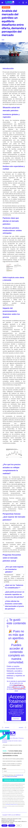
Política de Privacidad (12, 776)
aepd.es (6, 807)
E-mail (4, 768)
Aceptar (4, 825)
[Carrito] (23, 2)
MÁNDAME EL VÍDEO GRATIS (13, 780)
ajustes (11, 822)
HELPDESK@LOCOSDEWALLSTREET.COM (12, 804)
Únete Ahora (16, 718)
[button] (2, 2)
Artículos (6, 7)
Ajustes (18, 825)
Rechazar (12, 825)
